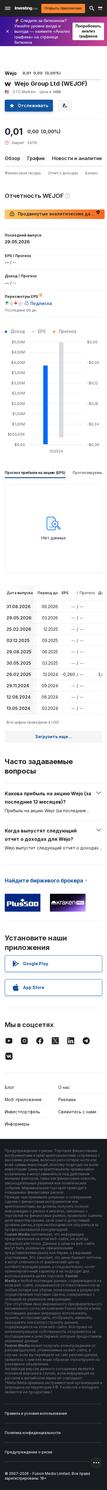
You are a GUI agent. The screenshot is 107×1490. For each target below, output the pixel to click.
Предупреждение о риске (28, 1452)
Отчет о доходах (63, 173)
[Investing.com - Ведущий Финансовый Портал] (26, 8)
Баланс (91, 173)
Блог (9, 1087)
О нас (64, 1087)
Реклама (67, 1099)
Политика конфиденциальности (33, 1432)
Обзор (12, 158)
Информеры (17, 1123)
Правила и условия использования (36, 1413)
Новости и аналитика (78, 158)
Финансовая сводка (23, 173)
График (36, 158)
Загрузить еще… (53, 736)
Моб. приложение (23, 1099)
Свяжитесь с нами (77, 1111)
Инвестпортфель (22, 1111)
